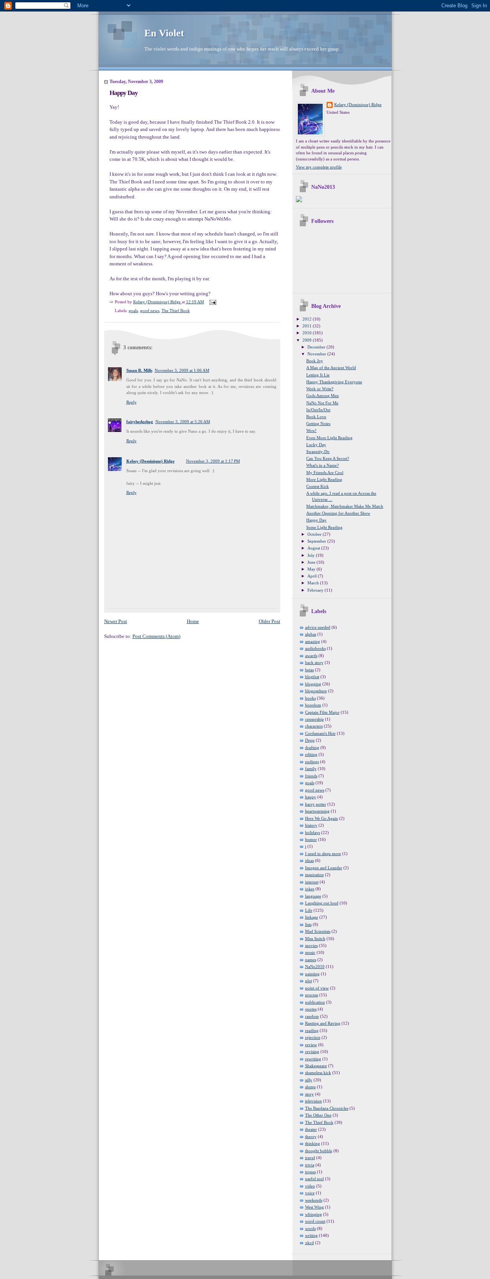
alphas (310, 634)
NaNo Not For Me (322, 403)
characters (314, 726)
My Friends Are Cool (324, 472)
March (313, 583)
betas (309, 669)
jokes (309, 888)
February (316, 590)
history (311, 825)
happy (310, 797)
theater (311, 1129)
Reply (131, 402)
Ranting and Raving (322, 1023)
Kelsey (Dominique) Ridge (150, 461)
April (312, 576)
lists (308, 924)
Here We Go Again (321, 818)
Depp (310, 740)
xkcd (309, 1242)
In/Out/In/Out (318, 409)
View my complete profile (319, 167)
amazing (312, 641)
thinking (312, 1143)
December (317, 347)
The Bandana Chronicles (326, 1108)
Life (308, 910)
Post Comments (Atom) (156, 636)
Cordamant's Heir (320, 733)
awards (311, 655)
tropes (310, 1171)
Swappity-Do (318, 451)
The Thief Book (176, 310)
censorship (314, 719)
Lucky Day (316, 444)
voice (310, 1193)
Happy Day (316, 520)
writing (311, 1235)
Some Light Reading (324, 527)
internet (311, 882)
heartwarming (317, 811)
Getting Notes (318, 423)
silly (308, 1080)
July (311, 555)
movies (311, 945)
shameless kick (318, 1072)
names (310, 959)
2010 (307, 332)
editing (311, 754)
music (310, 952)
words (310, 1228)
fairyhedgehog (139, 421)
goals (133, 310)
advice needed (317, 627)
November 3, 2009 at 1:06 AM (182, 370)
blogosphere (316, 691)
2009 (307, 340)
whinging (313, 1214)
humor (311, 839)
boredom (313, 705)
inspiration (314, 874)
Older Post (269, 621)
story (309, 1094)
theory (311, 1136)
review (311, 1044)
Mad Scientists (317, 931)
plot (308, 980)
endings (312, 761)
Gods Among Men (322, 395)
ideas (309, 860)
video (310, 1186)
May (312, 569)
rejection (312, 1037)
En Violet (164, 33)
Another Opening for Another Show (338, 513)
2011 (307, 326)
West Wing (314, 1207)
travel (310, 1157)
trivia (309, 1165)
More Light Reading (324, 479)
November (317, 354)
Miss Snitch (315, 938)
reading (311, 1030)
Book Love (316, 416)
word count (315, 1221)
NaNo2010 (315, 966)
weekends (313, 1200)
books (310, 698)
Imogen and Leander (323, 867)
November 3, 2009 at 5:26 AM (182, 421)
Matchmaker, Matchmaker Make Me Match (344, 506)
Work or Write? (319, 388)
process (311, 995)
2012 (307, 319)
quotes (311, 1009)
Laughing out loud (321, 903)
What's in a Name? (322, 465)
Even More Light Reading (329, 437)
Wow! (311, 430)
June (312, 562)
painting (312, 974)
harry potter (315, 804)
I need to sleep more (323, 853)
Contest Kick (317, 486)
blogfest (312, 676)
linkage (311, 917)
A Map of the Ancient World (331, 367)
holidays (312, 832)
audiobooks (315, 648)
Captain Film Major (322, 712)
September (317, 541)
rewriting (313, 1059)
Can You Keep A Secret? (327, 458)
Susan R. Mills (139, 370)
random (312, 1016)
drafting (312, 747)
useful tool (314, 1178)
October (315, 534)
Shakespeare (316, 1065)
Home (193, 621)
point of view (317, 988)
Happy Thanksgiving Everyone (334, 381)
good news (149, 310)
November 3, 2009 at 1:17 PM (213, 461)
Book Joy (314, 360)
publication (315, 1002)
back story (314, 662)
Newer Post (115, 621)
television (313, 1101)
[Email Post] (212, 301)
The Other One (318, 1115)
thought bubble (318, 1150)
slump (310, 1086)
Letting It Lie (318, 375)
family (311, 768)
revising (312, 1051)
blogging (313, 684)
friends (311, 776)
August (314, 548)
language (313, 896)
